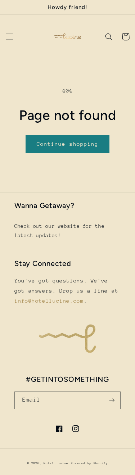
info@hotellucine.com (49, 301)
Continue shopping (67, 144)
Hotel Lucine (56, 463)
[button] (9, 36)
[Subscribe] (112, 400)
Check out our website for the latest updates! (59, 230)
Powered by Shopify (89, 463)
